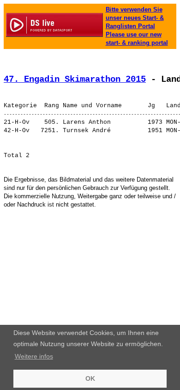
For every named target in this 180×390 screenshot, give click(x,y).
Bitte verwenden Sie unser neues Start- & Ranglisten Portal (135, 18)
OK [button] (90, 378)
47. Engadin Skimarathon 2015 (75, 79)
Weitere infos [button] (34, 356)
